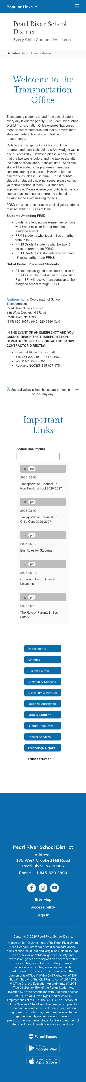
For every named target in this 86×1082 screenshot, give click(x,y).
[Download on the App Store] (43, 1061)
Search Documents (31, 449)
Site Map (43, 899)
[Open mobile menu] (77, 6)
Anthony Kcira (17, 299)
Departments (16, 53)
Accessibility (43, 907)
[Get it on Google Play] (43, 1048)
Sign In (43, 915)
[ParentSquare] (43, 1036)
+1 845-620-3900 (50, 872)
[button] (22, 6)
